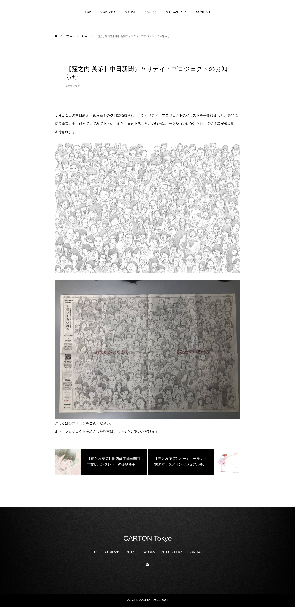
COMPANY (107, 11)
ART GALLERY (176, 11)
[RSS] (147, 564)
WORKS (150, 11)
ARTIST (130, 11)
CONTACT (203, 11)
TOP (88, 11)
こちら (118, 431)
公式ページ (77, 423)
